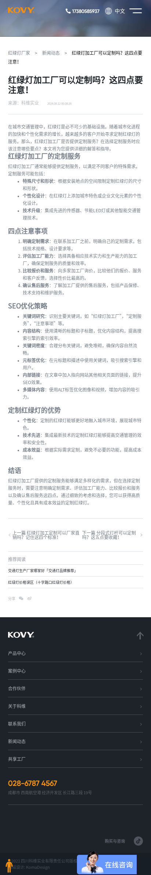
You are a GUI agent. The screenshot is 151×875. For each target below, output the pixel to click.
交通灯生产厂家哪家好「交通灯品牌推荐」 (43, 570)
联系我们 (17, 724)
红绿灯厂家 (19, 53)
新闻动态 (51, 53)
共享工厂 (17, 759)
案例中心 (17, 671)
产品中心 (17, 653)
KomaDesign (38, 867)
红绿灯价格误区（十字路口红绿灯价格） (41, 582)
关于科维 (17, 706)
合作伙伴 (17, 688)
